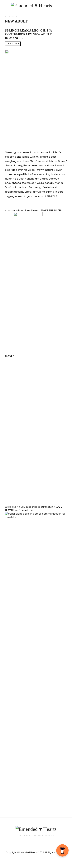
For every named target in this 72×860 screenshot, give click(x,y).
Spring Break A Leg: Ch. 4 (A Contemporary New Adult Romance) (28, 34)
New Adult (13, 43)
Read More (51, 196)
